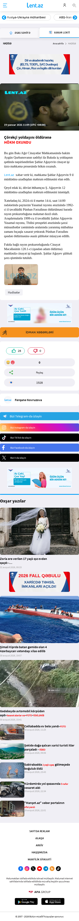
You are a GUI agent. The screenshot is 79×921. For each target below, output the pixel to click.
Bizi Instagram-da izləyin (22, 427)
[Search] (74, 5)
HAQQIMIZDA (39, 852)
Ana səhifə (58, 43)
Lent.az (9, 175)
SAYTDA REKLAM (39, 831)
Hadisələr (14, 292)
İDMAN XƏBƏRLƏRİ (39, 332)
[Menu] (5, 6)
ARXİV (39, 845)
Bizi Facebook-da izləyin (22, 447)
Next (75, 17)
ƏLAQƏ (39, 838)
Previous (4, 17)
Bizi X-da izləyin (18, 457)
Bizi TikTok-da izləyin (20, 437)
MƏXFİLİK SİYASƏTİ (39, 859)
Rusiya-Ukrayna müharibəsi (26, 17)
